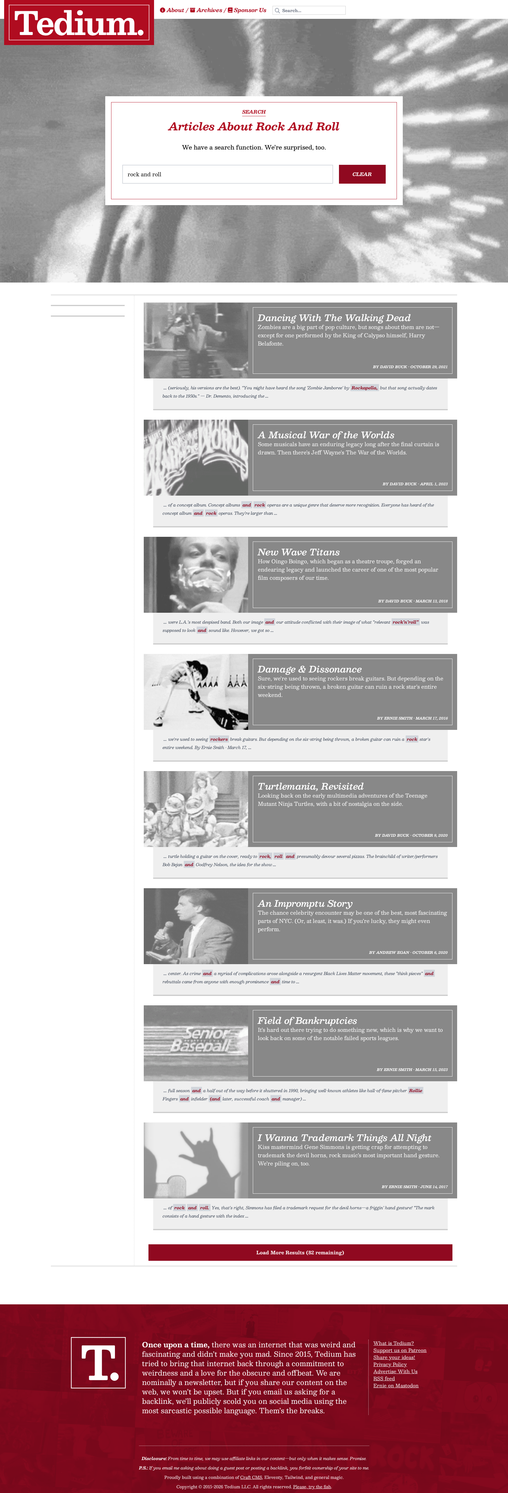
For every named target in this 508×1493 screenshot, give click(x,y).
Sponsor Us (250, 10)
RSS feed (384, 1378)
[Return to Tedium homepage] (79, 22)
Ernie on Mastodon (396, 1385)
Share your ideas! (394, 1357)
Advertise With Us (395, 1371)
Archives (209, 10)
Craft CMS (251, 1477)
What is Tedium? (393, 1343)
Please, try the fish (312, 1486)
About (175, 10)
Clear (362, 174)
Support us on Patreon (400, 1350)
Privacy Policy (390, 1364)
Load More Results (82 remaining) (300, 1252)
